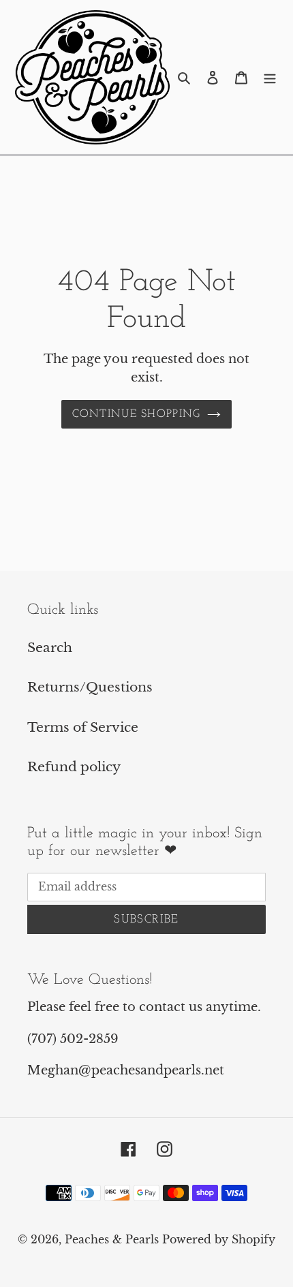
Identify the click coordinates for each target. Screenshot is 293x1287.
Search (49, 647)
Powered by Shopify (218, 1239)
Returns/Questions (90, 687)
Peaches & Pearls (112, 1239)
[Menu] (270, 77)
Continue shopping (136, 414)
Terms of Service (82, 727)
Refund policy (74, 767)
